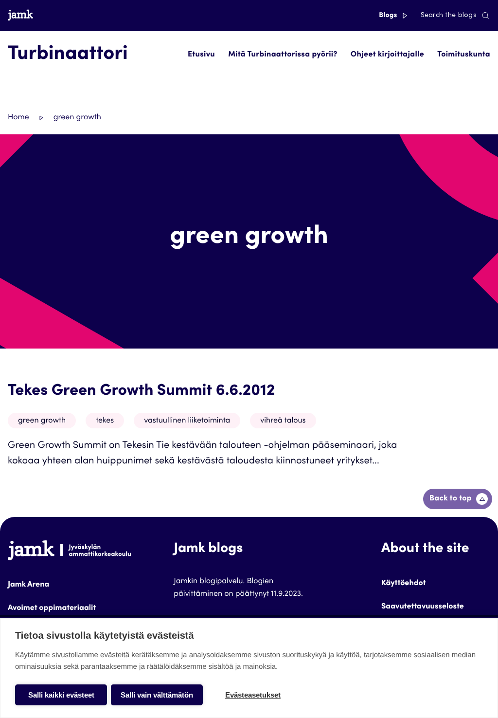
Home (18, 118)
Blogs (389, 15)
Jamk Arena (28, 585)
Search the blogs (449, 15)
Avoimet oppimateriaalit (52, 608)
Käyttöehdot (403, 584)
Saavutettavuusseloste (422, 607)
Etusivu (201, 55)
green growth (42, 421)
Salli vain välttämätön (157, 695)
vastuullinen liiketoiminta (187, 421)
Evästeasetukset (253, 695)
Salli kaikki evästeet (61, 695)
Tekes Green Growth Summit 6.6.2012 (141, 391)
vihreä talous (282, 421)
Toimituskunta (463, 55)
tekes (105, 421)
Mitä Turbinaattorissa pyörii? (282, 55)
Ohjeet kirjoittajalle (387, 55)
